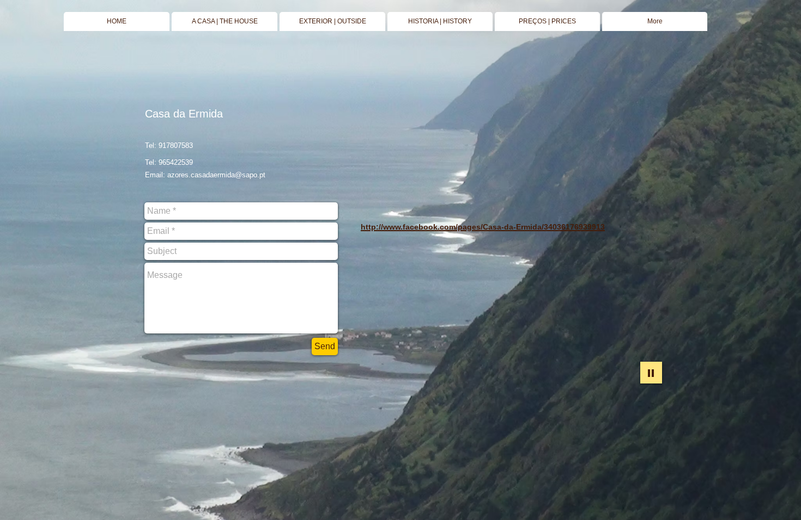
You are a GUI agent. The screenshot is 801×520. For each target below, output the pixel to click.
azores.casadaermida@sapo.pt (216, 175)
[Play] (651, 372)
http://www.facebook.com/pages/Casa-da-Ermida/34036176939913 (483, 226)
